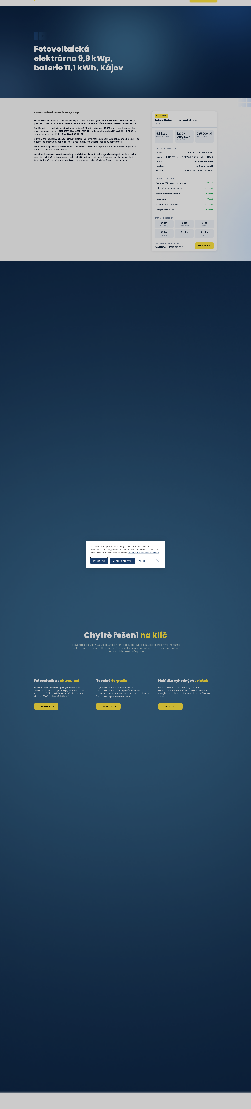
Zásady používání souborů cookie (143, 552)
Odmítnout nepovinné (123, 560)
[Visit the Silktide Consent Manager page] (157, 561)
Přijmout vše (99, 560)
